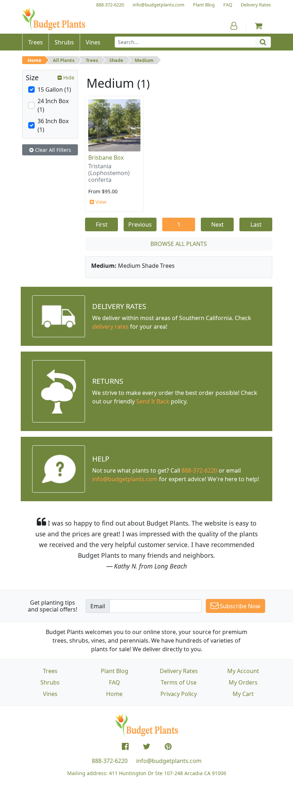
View (100, 201)
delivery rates (110, 326)
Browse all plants (178, 244)
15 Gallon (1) (54, 89)
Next (217, 224)
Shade (116, 60)
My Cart (243, 694)
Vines (50, 694)
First (102, 224)
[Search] (263, 42)
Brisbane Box (106, 157)
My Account (243, 671)
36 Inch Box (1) (53, 125)
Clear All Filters (52, 149)
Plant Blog (114, 671)
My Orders (243, 682)
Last (256, 224)
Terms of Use (179, 682)
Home (34, 60)
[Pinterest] (168, 746)
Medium (144, 60)
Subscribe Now (239, 606)
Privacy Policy (178, 694)
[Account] (234, 25)
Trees (92, 60)
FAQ (114, 682)
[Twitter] (146, 746)
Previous (140, 224)
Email (97, 606)
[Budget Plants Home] (53, 19)
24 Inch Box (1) (53, 105)
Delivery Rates (179, 671)
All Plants (63, 60)
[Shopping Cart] (258, 25)
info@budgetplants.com (169, 761)
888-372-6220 (199, 470)
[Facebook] (125, 746)
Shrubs (50, 682)
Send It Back (152, 401)
